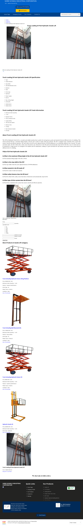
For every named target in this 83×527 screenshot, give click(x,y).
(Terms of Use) (34, 521)
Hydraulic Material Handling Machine (52, 498)
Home (7, 20)
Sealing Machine (48, 491)
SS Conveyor (47, 489)
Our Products (28, 14)
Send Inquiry (23, 10)
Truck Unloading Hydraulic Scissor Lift (12, 377)
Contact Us (37, 14)
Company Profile (17, 14)
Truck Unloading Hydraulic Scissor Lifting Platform (16, 278)
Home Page (7, 14)
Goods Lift (8, 22)
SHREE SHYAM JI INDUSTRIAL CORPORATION (21, 2)
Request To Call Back (7, 471)
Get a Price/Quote (6, 293)
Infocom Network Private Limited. (24, 522)
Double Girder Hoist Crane (50, 493)
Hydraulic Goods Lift (8, 424)
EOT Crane (47, 495)
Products (8, 21)
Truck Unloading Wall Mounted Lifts (12, 328)
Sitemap (29, 496)
